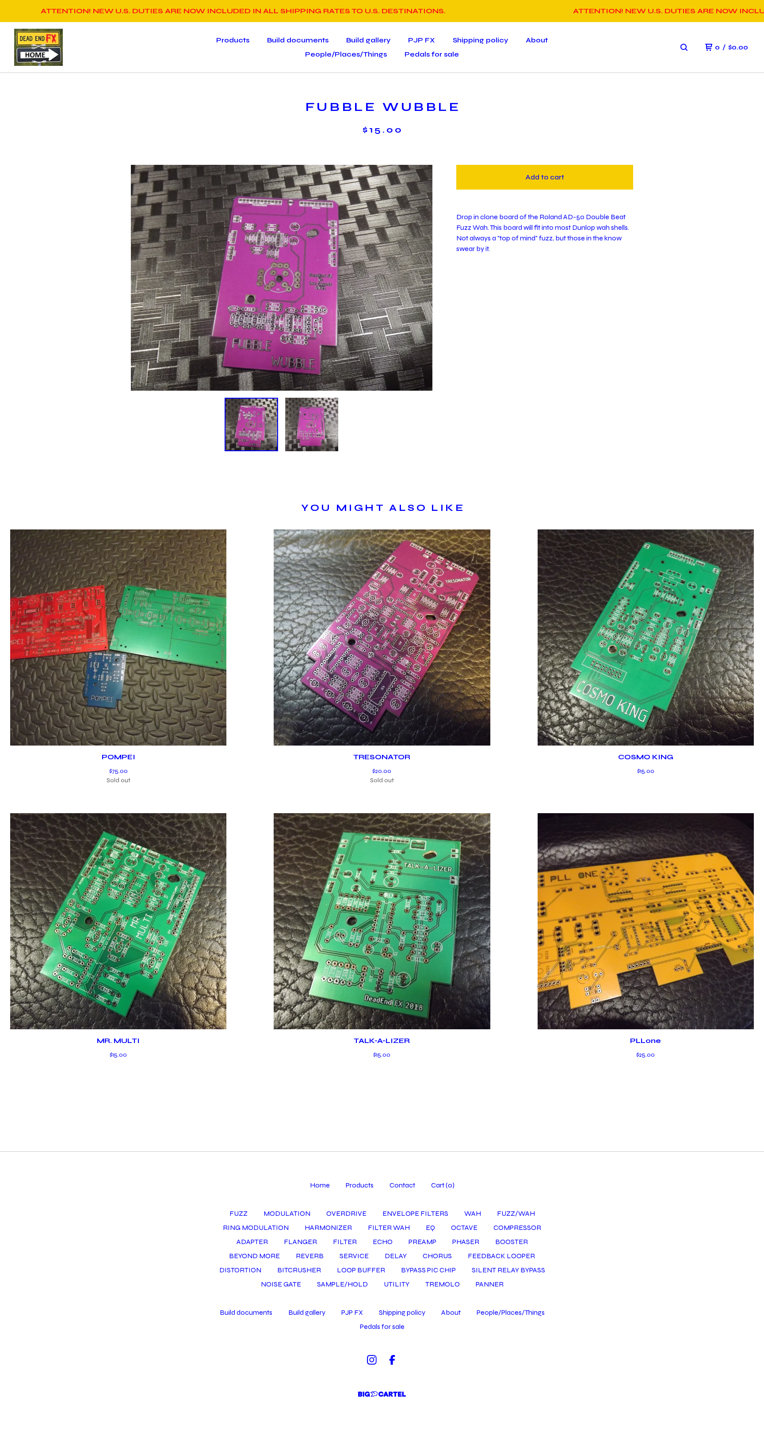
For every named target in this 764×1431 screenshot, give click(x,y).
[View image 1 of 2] (251, 424)
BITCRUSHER (299, 1270)
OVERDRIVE (346, 1213)
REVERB (310, 1256)
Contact (402, 1185)
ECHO (383, 1241)
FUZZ (238, 1213)
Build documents (298, 40)
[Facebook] (392, 1359)
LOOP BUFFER (361, 1270)
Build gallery (368, 40)
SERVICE (354, 1256)
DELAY (396, 1256)
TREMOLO (442, 1284)
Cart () (443, 1185)
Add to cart (544, 177)
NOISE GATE (281, 1284)
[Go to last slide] (143, 278)
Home (320, 1185)
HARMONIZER (328, 1227)
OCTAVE (464, 1227)
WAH (472, 1213)
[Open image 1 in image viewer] (281, 278)
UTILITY (396, 1284)
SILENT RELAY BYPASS (508, 1270)
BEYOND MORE (254, 1256)
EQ (430, 1227)
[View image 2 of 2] (311, 424)
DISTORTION (240, 1270)
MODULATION (287, 1213)
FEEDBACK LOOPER (501, 1256)
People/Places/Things (346, 54)
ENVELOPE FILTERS (415, 1213)
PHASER (465, 1241)
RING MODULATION (256, 1227)
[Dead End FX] (38, 47)
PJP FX (421, 40)
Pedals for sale (432, 54)
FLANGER (300, 1241)
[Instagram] (371, 1359)
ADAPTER (252, 1241)
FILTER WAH (389, 1227)
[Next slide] (420, 278)
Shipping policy (480, 40)
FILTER (345, 1241)
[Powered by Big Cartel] (382, 1394)
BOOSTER (511, 1241)
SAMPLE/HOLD (342, 1284)
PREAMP (422, 1241)
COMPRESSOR (517, 1227)
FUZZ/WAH (516, 1213)
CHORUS (437, 1256)
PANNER (490, 1284)
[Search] (684, 47)
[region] (382, 11)
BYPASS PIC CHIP (428, 1270)
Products (232, 40)
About (537, 40)
